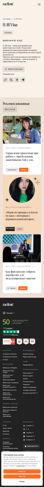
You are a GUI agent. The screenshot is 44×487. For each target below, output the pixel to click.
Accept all (22, 471)
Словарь (7, 19)
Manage (22, 481)
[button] (9, 313)
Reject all (22, 476)
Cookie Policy (20, 466)
